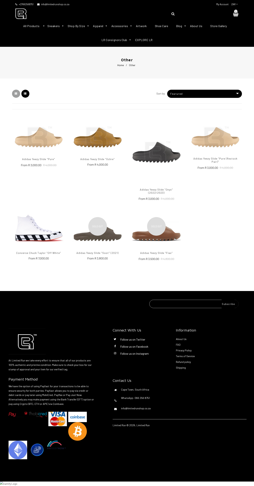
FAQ (178, 344)
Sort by (160, 93)
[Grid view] (16, 94)
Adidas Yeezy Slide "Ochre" (97, 159)
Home (120, 65)
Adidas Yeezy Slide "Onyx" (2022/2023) (156, 191)
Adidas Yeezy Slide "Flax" (156, 252)
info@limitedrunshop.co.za (55, 4)
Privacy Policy (184, 350)
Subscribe (228, 304)
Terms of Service (185, 356)
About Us (181, 339)
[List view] (25, 94)
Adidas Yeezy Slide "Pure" (38, 159)
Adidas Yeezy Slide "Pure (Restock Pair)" (215, 160)
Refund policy (183, 361)
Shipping (181, 367)
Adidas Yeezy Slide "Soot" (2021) (97, 252)
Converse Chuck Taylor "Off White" (38, 252)
